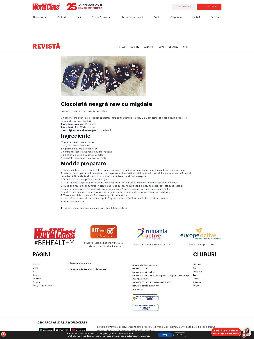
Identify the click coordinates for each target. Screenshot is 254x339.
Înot (79, 17)
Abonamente (40, 17)
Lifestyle (173, 47)
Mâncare (94, 208)
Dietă (75, 208)
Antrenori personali (132, 17)
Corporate (176, 17)
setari (146, 336)
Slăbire (123, 208)
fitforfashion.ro (75, 202)
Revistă (196, 17)
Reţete (113, 208)
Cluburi (61, 17)
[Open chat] (247, 332)
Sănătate (148, 47)
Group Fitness (99, 17)
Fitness (121, 47)
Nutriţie (104, 208)
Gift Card (216, 17)
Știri (185, 47)
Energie (84, 208)
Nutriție (135, 47)
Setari (179, 335)
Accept (165, 335)
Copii (156, 17)
